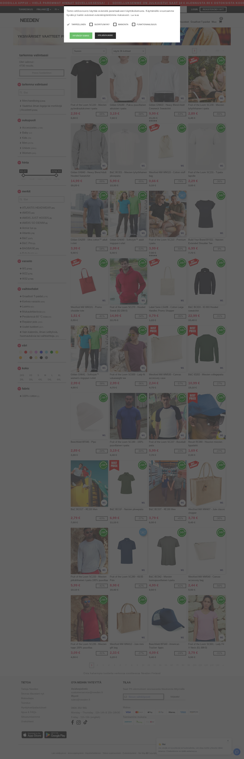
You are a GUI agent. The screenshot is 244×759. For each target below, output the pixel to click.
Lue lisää (135, 15)
